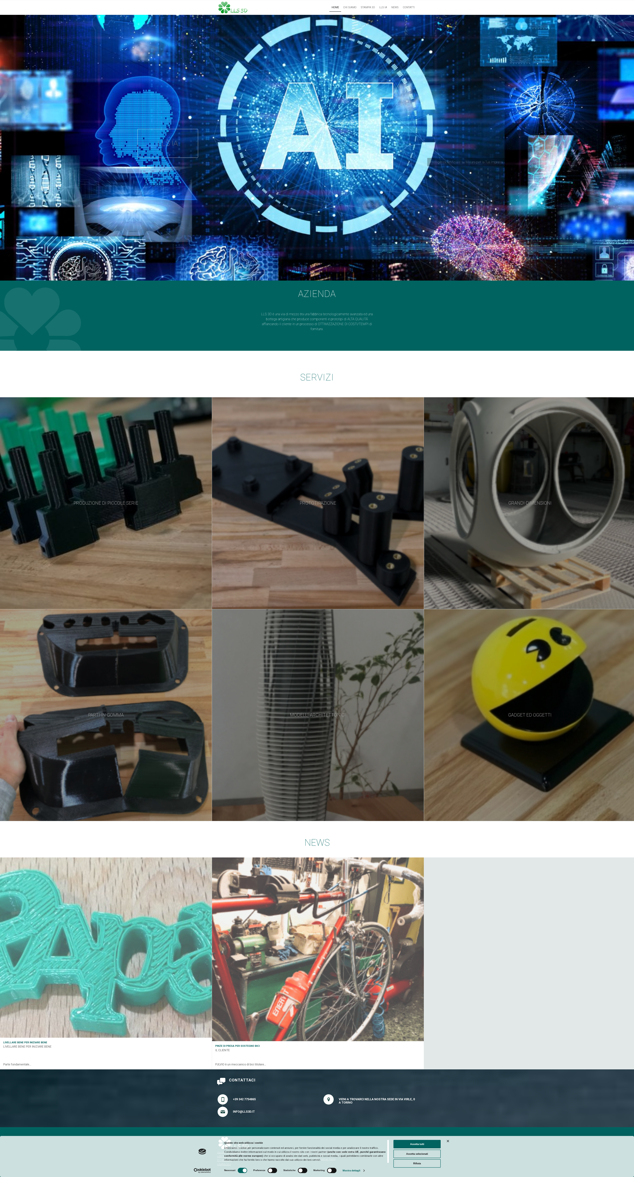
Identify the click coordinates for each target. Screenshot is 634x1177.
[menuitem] (335, 7)
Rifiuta (417, 1163)
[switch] (272, 1170)
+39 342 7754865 (244, 1099)
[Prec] (3, 144)
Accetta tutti (417, 1144)
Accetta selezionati (417, 1153)
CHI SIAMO (317, 147)
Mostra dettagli (351, 1170)
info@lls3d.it (244, 1111)
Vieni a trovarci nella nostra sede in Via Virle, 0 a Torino (377, 1100)
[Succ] (631, 144)
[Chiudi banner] (448, 1141)
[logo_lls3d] (233, 7)
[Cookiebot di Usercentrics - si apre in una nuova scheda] (202, 1170)
